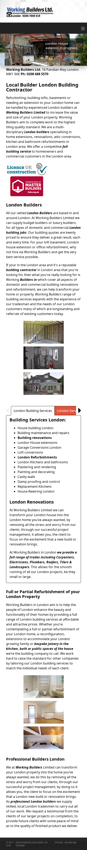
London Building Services (33, 410)
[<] (8, 410)
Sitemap (20, 845)
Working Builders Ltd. (35, 842)
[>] (78, 410)
